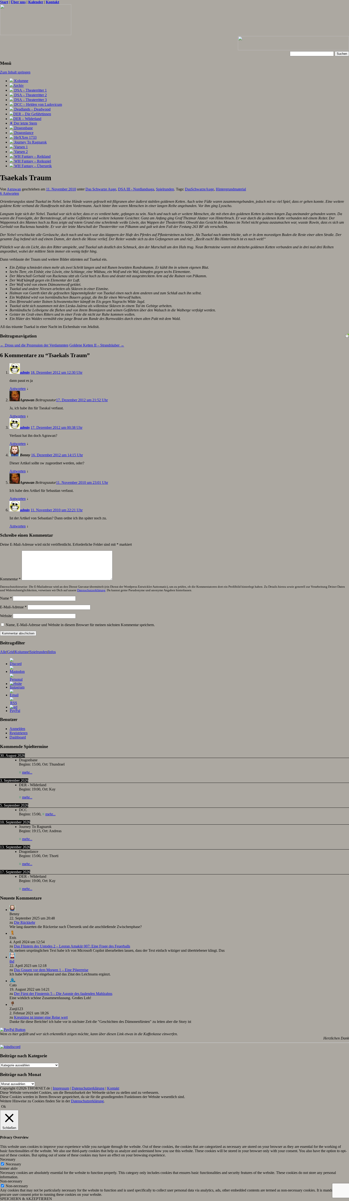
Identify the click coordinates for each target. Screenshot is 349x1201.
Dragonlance (23, 133)
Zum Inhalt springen (15, 72)
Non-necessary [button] (11, 1181)
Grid (10, 652)
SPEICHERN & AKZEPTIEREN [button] (26, 1199)
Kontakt (113, 1088)
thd (11, 961)
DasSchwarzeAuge (199, 189)
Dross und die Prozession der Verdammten (34, 345)
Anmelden (17, 729)
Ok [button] (3, 1106)
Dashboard (17, 737)
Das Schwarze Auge (100, 189)
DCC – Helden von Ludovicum (37, 104)
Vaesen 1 (20, 147)
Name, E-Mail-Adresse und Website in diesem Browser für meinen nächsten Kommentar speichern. (80, 625)
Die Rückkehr (24, 922)
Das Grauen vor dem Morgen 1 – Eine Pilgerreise (51, 970)
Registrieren (18, 733)
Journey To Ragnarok (30, 142)
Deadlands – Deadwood (32, 109)
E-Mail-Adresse (13, 607)
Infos (52, 652)
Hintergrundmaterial (231, 189)
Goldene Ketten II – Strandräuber (96, 345)
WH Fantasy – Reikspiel (32, 161)
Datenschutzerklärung (91, 590)
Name (6, 598)
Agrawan (14, 189)
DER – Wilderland (27, 119)
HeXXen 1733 (25, 137)
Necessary (13, 1164)
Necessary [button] (7, 1159)
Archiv (18, 85)
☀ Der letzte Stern (23, 123)
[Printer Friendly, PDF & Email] (347, 335)
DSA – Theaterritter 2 (30, 95)
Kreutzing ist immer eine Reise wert (41, 1017)
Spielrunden (165, 189)
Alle (3, 652)
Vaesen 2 (20, 152)
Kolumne (20, 81)
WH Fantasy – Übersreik (32, 166)
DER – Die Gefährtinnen (32, 114)
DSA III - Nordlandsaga (136, 189)
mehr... (27, 772)
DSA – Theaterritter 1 (30, 90)
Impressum (61, 1088)
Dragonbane (23, 128)
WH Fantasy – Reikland (32, 156)
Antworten (17, 389)
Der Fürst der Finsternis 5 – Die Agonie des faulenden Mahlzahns (63, 994)
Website (6, 616)
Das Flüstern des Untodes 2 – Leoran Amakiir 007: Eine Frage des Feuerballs (72, 946)
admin (25, 372)
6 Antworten (9, 193)
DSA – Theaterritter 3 (30, 100)
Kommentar (10, 579)
